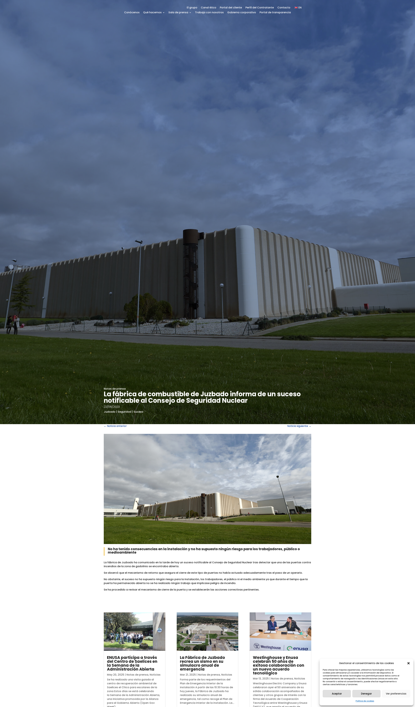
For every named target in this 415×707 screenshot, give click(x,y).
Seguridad (124, 412)
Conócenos (132, 12)
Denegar (366, 693)
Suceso (138, 412)
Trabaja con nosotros (209, 12)
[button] (408, 663)
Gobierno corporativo (241, 12)
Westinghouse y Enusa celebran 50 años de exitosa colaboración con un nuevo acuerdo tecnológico (278, 665)
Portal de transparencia (275, 12)
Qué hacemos (152, 12)
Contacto (283, 7)
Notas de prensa (115, 389)
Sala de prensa (178, 12)
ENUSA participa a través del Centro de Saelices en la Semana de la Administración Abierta (132, 663)
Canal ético (208, 7)
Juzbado (109, 412)
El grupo (192, 7)
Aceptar (337, 693)
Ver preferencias (396, 693)
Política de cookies (365, 701)
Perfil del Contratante (259, 7)
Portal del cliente (231, 7)
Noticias (155, 675)
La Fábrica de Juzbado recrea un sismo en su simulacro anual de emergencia (202, 663)
